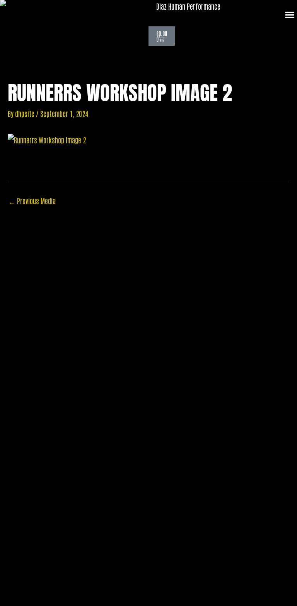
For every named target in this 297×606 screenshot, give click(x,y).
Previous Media (32, 200)
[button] (289, 14)
